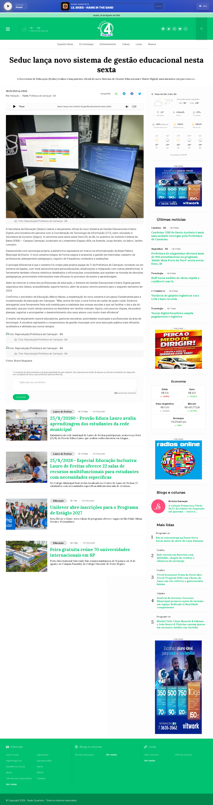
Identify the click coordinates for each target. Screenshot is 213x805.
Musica (152, 44)
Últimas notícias (171, 219)
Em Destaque (86, 44)
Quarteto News (65, 44)
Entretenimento (108, 44)
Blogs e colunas (171, 492)
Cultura (126, 44)
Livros (139, 44)
